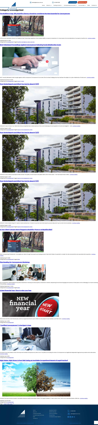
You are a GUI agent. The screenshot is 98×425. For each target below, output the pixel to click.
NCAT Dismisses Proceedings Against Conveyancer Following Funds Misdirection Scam (30, 45)
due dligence (24, 42)
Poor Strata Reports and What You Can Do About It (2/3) (19, 132)
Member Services (52, 411)
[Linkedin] (70, 417)
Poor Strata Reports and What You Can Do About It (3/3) (19, 84)
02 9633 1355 (73, 411)
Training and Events (37, 413)
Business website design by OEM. (75, 423)
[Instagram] (74, 417)
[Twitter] (72, 417)
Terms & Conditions (53, 413)
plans (29, 42)
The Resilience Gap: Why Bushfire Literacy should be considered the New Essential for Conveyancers (35, 14)
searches (32, 42)
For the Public (81, 5)
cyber (18, 81)
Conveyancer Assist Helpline (55, 416)
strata (31, 129)
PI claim (22, 81)
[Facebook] (68, 417)
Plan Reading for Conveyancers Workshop (15, 262)
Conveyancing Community (70, 5)
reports (19, 129)
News (88, 5)
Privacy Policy (52, 415)
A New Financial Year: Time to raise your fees (15, 290)
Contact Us (94, 5)
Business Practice (52, 410)
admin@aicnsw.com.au (75, 413)
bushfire (19, 42)
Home (43, 5)
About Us (48, 5)
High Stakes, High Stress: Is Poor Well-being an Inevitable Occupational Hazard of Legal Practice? (34, 360)
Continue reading (91, 38)
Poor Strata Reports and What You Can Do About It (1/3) (19, 181)
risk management (25, 129)
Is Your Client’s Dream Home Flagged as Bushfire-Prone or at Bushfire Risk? (26, 230)
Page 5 (5, 404)
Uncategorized (10, 42)
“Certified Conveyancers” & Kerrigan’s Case (15, 325)
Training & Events (57, 5)
